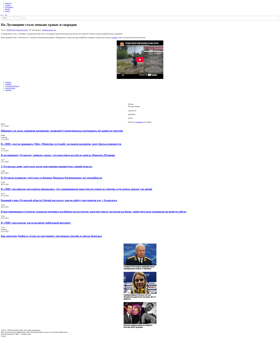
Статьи (7, 5)
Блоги (7, 11)
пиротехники (10, 88)
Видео (7, 9)
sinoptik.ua (140, 122)
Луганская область (12, 86)
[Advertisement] (35, 98)
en (6, 15)
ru (1, 15)
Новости (8, 3)
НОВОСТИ (11, 30)
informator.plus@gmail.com (16, 336)
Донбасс (8, 84)
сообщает (114, 37)
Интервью (9, 7)
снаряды (8, 90)
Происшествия (21, 30)
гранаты (8, 82)
